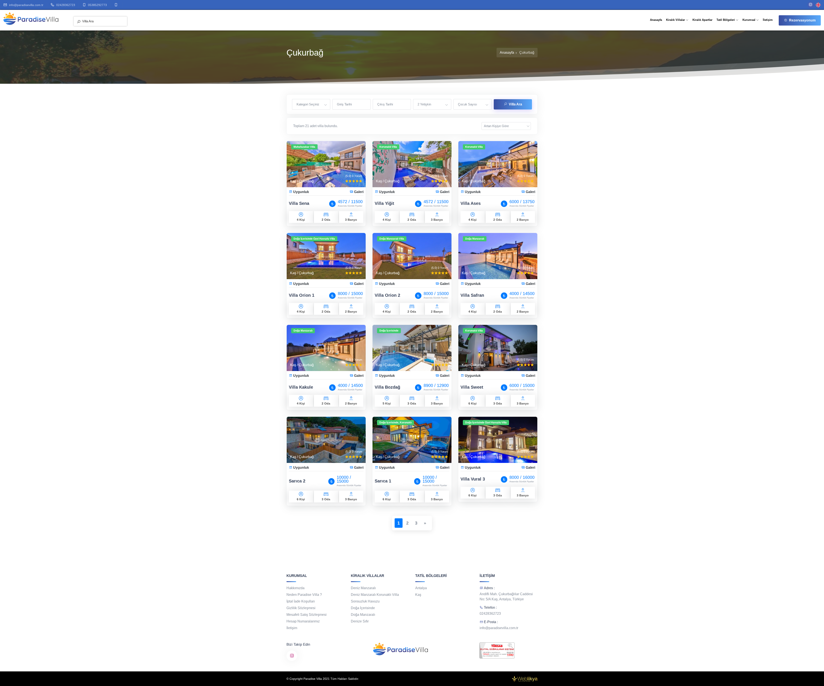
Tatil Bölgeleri (726, 19)
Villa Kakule (301, 387)
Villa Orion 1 (301, 295)
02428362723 (65, 5)
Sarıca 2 (297, 481)
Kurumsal (749, 19)
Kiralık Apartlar (702, 19)
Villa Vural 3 (472, 479)
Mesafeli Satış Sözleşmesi (306, 614)
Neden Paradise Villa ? (304, 594)
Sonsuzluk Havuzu (365, 601)
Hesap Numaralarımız (303, 621)
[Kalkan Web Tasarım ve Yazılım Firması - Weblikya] (525, 678)
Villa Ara (515, 104)
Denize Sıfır (360, 621)
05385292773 (97, 5)
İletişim (768, 19)
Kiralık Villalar (676, 19)
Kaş (418, 594)
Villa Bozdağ (387, 387)
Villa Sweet (471, 387)
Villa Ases (470, 203)
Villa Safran (472, 295)
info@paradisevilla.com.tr (26, 5)
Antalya (421, 588)
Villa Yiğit (384, 203)
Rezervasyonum (802, 20)
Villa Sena (299, 203)
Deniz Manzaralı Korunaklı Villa (375, 594)
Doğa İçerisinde (363, 608)
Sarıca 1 (383, 481)
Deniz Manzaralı (363, 588)
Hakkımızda (295, 588)
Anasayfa (656, 19)
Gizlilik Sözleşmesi (300, 608)
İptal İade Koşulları (300, 601)
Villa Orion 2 (387, 295)
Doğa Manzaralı (363, 614)
